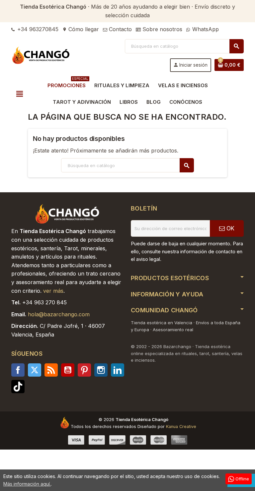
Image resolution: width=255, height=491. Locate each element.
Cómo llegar (80, 29)
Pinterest (84, 370)
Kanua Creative (181, 426)
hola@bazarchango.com (59, 314)
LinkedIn (117, 370)
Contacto (119, 29)
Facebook (18, 370)
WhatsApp (205, 29)
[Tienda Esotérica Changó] (41, 55)
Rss (51, 370)
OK (229, 228)
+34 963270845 (37, 29)
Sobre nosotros (161, 29)
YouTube (67, 370)
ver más (53, 290)
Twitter (34, 370)
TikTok (18, 386)
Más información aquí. (27, 484)
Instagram (101, 370)
